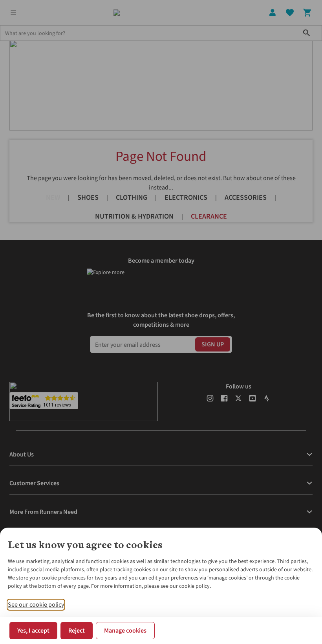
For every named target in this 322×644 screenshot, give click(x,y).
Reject (76, 630)
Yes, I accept (33, 630)
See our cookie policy (36, 604)
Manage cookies (125, 630)
